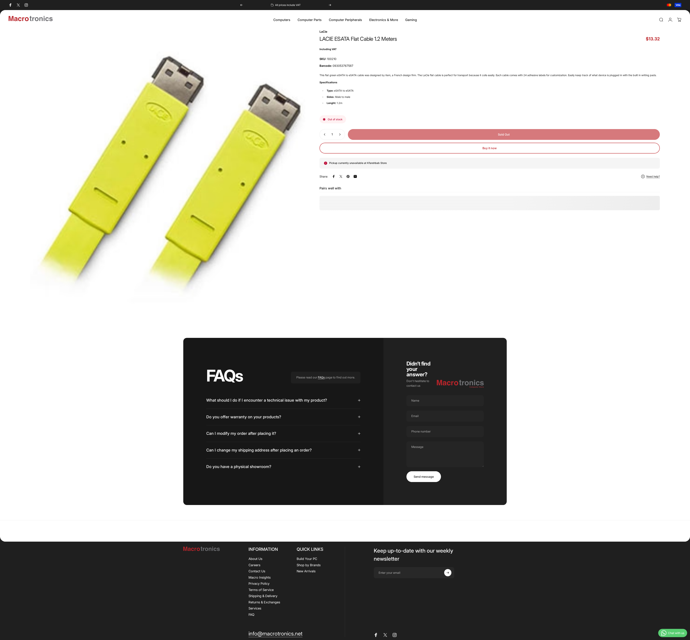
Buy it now (489, 148)
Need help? (653, 176)
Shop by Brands (309, 565)
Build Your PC (307, 559)
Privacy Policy (259, 583)
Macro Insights (260, 577)
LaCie (323, 31)
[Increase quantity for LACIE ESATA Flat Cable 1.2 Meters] (341, 134)
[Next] (330, 5)
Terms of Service (261, 590)
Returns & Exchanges (264, 602)
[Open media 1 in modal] (169, 168)
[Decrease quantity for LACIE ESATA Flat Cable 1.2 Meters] (324, 134)
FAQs (321, 377)
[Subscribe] (447, 572)
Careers (254, 565)
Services (255, 608)
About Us (255, 559)
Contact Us (257, 571)
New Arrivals (306, 571)
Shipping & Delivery (263, 596)
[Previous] (241, 5)
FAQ (251, 614)
